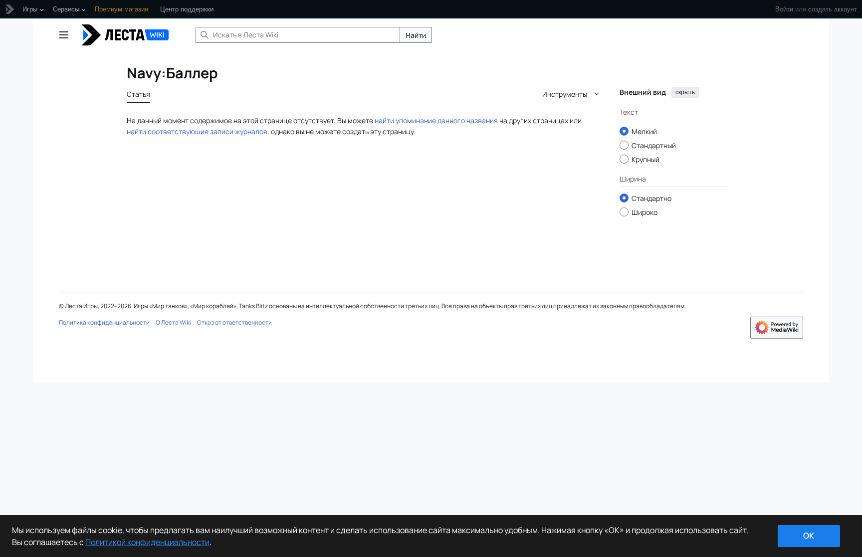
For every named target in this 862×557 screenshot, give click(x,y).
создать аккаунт (832, 9)
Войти (784, 9)
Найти (416, 35)
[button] (64, 35)
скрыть (685, 92)
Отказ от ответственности (234, 322)
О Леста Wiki (173, 322)
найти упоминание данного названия (436, 120)
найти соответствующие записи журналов (197, 131)
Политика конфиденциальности (104, 322)
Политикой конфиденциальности (147, 542)
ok (808, 535)
